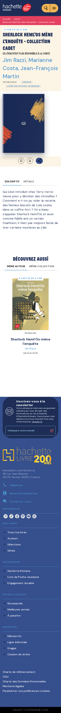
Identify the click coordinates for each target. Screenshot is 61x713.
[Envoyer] (51, 431)
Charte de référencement (19, 672)
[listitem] (5, 516)
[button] (27, 82)
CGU (5, 676)
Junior (17, 19)
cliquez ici (37, 421)
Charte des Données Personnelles (24, 681)
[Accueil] (17, 8)
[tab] (12, 181)
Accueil (6, 19)
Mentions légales (13, 686)
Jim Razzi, (15, 60)
